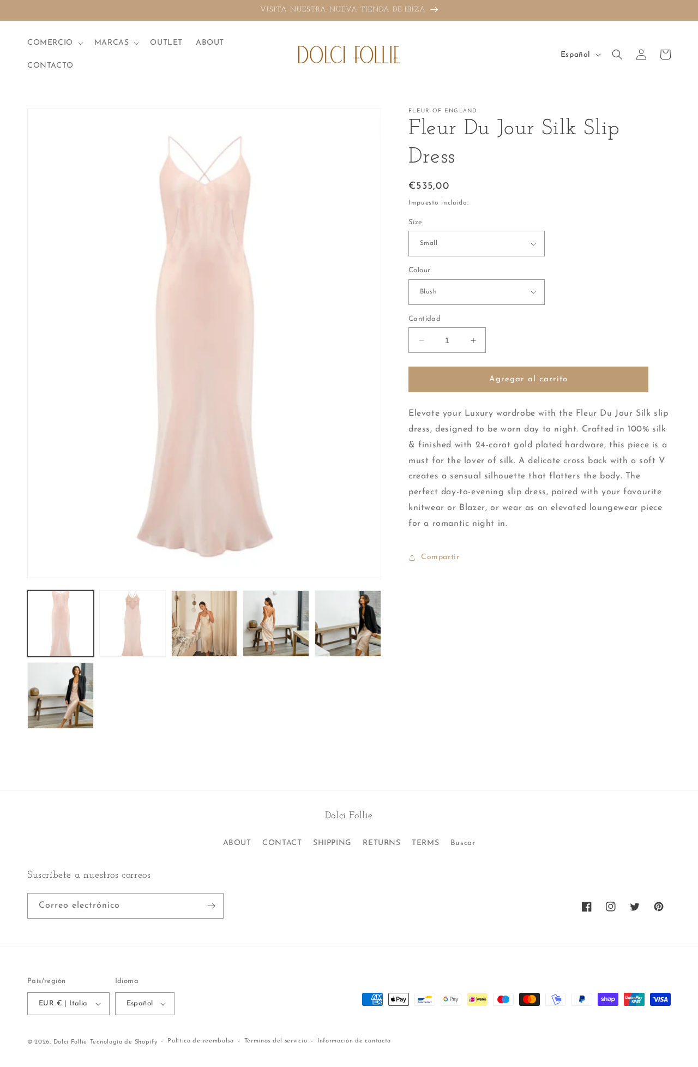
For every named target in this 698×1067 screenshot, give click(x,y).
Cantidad (424, 318)
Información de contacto (354, 1041)
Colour (419, 270)
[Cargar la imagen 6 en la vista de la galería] (60, 695)
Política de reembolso (200, 1041)
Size (415, 222)
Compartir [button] (440, 557)
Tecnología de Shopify (124, 1042)
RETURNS (381, 843)
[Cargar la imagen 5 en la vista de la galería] (348, 623)
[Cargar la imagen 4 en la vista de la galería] (276, 623)
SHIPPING (332, 843)
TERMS (425, 843)
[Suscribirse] (211, 906)
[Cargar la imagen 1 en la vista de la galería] (60, 623)
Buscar (463, 843)
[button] (54, 43)
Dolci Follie (70, 1042)
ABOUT (237, 843)
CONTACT (282, 843)
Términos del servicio (276, 1041)
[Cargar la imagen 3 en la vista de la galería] (204, 623)
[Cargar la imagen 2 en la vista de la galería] (132, 623)
